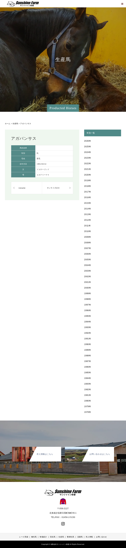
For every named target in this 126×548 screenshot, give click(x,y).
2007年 (87, 248)
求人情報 (89, 537)
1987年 (87, 361)
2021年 (87, 169)
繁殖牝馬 (70, 537)
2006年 (87, 254)
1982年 (87, 389)
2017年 (87, 192)
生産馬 (61, 537)
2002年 (87, 276)
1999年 (87, 293)
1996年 (87, 310)
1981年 (87, 395)
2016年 (87, 197)
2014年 (87, 209)
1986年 (87, 367)
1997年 (87, 305)
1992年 (87, 333)
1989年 (87, 350)
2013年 (87, 214)
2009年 (87, 237)
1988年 (87, 356)
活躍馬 (80, 537)
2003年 (87, 271)
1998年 (87, 299)
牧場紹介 (43, 537)
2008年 (87, 243)
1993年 (87, 327)
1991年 (87, 339)
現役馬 (52, 537)
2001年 (87, 282)
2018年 (87, 186)
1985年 (87, 373)
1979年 (87, 406)
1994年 (87, 322)
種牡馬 (34, 537)
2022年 (87, 163)
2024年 (87, 152)
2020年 (87, 175)
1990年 (87, 344)
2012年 (87, 220)
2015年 (87, 203)
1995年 (87, 316)
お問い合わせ (101, 537)
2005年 (87, 260)
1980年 (87, 401)
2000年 (87, 288)
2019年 (87, 180)
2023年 (87, 158)
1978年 (87, 412)
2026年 (87, 141)
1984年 (87, 378)
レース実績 (23, 537)
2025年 (87, 147)
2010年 (87, 231)
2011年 (87, 226)
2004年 (87, 265)
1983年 (87, 384)
